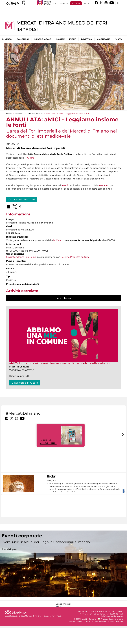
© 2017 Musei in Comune (85, 619)
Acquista (76, 3)
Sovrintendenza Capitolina (21, 257)
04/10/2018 (83, 486)
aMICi (64, 185)
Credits (87, 621)
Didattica (86, 39)
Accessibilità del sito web (103, 621)
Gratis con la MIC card (22, 199)
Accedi (87, 3)
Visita (119, 39)
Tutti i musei (59, 3)
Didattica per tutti (34, 113)
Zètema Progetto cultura (75, 257)
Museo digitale (42, 39)
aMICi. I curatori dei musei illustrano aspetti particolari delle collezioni (60, 363)
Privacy (104, 619)
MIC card (29, 157)
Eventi (72, 39)
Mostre (60, 39)
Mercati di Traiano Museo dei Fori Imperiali (44, 616)
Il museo (7, 39)
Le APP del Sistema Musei (47, 441)
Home (9, 113)
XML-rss (119, 621)
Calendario (103, 39)
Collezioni (23, 39)
